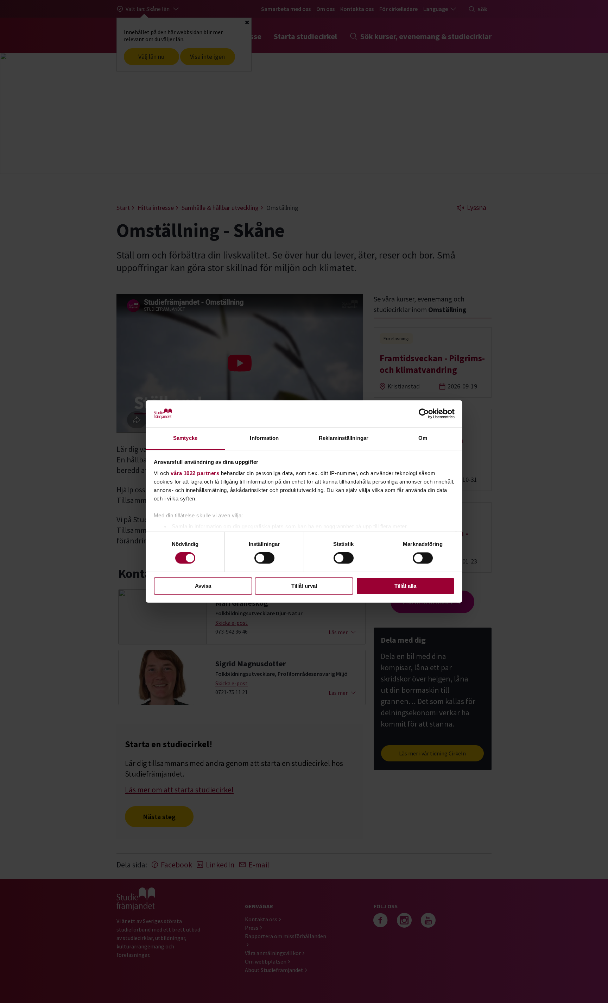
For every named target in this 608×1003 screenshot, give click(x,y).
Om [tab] (422, 438)
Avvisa (203, 586)
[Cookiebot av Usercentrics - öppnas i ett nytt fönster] (424, 414)
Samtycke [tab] (185, 438)
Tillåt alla (405, 586)
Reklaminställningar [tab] (343, 438)
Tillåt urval (304, 586)
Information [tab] (264, 438)
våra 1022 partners (195, 473)
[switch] (264, 558)
